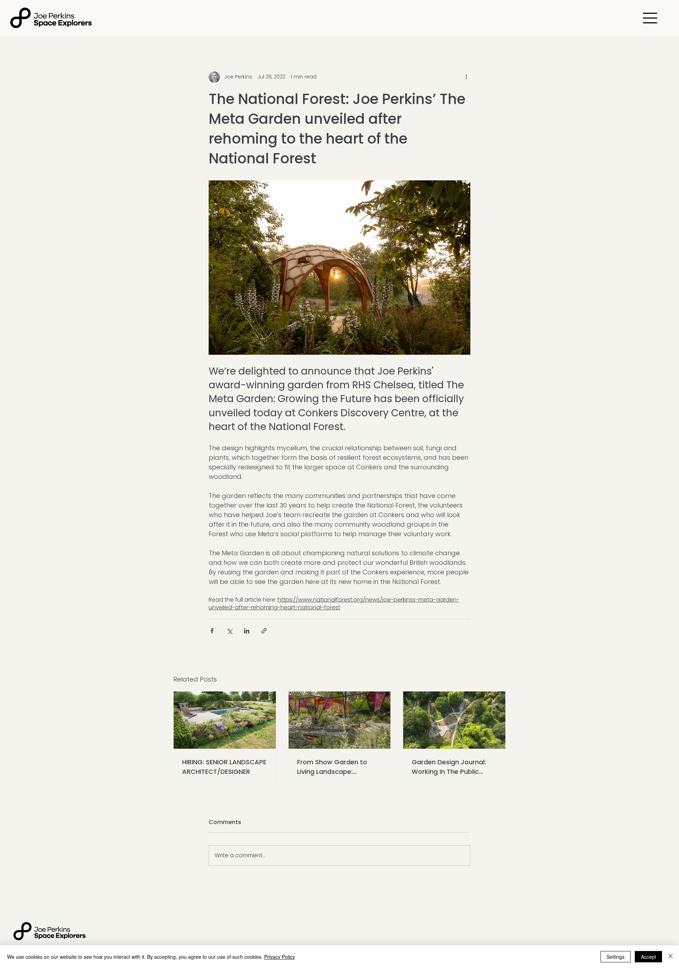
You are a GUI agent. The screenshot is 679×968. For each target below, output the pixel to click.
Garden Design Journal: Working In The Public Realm (449, 767)
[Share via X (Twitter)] (229, 630)
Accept (648, 956)
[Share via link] (264, 630)
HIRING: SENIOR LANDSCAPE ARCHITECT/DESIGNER (224, 767)
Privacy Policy (279, 956)
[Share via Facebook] (212, 630)
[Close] (670, 956)
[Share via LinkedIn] (246, 630)
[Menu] (650, 18)
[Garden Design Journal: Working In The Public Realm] (454, 720)
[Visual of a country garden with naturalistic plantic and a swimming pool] (225, 720)
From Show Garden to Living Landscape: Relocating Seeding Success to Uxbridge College (332, 767)
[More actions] (466, 77)
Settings (616, 956)
